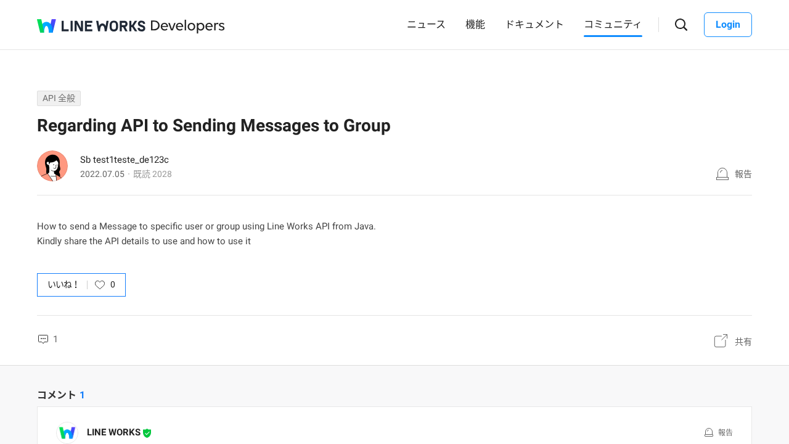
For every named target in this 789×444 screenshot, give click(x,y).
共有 (743, 342)
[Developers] (188, 27)
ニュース (426, 24)
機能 (475, 24)
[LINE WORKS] (91, 26)
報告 (743, 174)
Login (728, 24)
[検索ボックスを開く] (681, 25)
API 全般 (59, 98)
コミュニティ (613, 24)
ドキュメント (534, 24)
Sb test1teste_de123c (124, 159)
